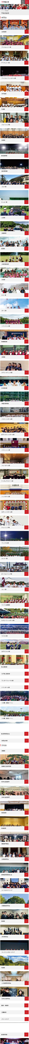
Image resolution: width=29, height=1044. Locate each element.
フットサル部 (5, 543)
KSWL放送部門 (6, 823)
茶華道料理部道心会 (6, 900)
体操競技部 (4, 341)
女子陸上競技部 (6, 673)
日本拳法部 (4, 388)
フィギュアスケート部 (7, 481)
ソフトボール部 (5, 696)
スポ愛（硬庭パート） (7, 711)
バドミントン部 (6, 450)
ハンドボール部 (6, 496)
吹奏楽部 (3, 854)
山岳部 (3, 217)
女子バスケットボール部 (7, 434)
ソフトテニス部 (6, 326)
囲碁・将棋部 (4, 1040)
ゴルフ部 (4, 186)
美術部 (3, 947)
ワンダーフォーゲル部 (7, 689)
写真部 (3, 993)
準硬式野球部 (5, 403)
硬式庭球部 (4, 155)
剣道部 (3, 140)
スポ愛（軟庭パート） (7, 727)
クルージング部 (6, 124)
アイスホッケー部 (6, 47)
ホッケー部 (5, 558)
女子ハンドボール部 (7, 512)
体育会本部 (5, 758)
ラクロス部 (5, 636)
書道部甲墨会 (5, 870)
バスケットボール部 (7, 419)
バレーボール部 (6, 465)
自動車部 (4, 233)
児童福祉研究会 (6, 931)
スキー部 (3, 295)
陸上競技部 (4, 667)
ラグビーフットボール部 (7, 620)
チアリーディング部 (7, 372)
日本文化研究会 (6, 1024)
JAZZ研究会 (5, 962)
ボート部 (4, 310)
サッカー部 (4, 202)
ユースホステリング (7, 916)
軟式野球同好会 (5, 742)
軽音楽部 (4, 839)
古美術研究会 (5, 885)
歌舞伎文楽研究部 (6, 792)
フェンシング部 (5, 527)
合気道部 (4, 31)
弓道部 (3, 109)
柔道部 (3, 248)
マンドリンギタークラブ (8, 978)
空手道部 (4, 93)
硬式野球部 (5, 171)
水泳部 (3, 279)
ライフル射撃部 (6, 605)
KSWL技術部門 (5, 807)
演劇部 (3, 777)
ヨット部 (4, 589)
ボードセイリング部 (6, 574)
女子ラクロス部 (6, 651)
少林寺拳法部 (5, 264)
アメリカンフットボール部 (9, 78)
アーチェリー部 (5, 62)
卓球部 (3, 357)
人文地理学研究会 (6, 1009)
